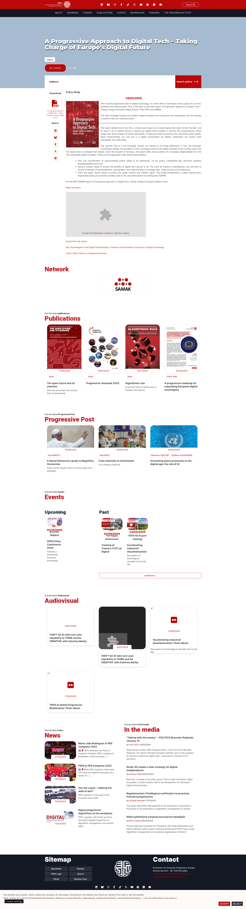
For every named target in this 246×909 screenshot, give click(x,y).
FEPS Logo (56, 874)
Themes (87, 13)
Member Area (80, 879)
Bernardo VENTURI (160, 455)
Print (55, 158)
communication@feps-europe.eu (168, 876)
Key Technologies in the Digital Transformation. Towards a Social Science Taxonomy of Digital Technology (115, 247)
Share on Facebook (55, 144)
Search (189, 4)
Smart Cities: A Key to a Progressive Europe (86, 253)
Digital (50, 59)
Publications (105, 13)
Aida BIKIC (104, 455)
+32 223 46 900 (160, 873)
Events (121, 13)
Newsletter (56, 868)
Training (154, 13)
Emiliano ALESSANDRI (182, 455)
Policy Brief (172, 376)
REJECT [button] (237, 903)
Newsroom (137, 13)
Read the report (73, 187)
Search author (184, 81)
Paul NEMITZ (54, 455)
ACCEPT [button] (224, 903)
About (58, 13)
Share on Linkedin (55, 130)
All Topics (55, 68)
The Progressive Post (177, 13)
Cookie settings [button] (14, 901)
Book (51, 376)
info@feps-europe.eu (180, 873)
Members (72, 13)
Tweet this (55, 151)
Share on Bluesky (55, 137)
